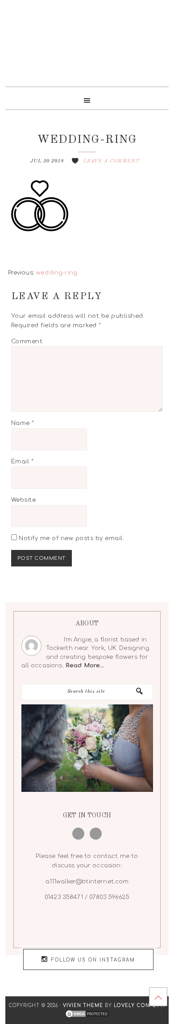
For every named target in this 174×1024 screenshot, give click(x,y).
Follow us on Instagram (93, 959)
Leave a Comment (111, 161)
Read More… (85, 665)
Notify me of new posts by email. (71, 538)
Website (23, 500)
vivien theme (83, 1005)
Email (22, 461)
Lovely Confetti (139, 1005)
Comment (27, 341)
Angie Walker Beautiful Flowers (87, 46)
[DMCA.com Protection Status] (87, 1014)
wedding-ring (56, 273)
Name (22, 423)
